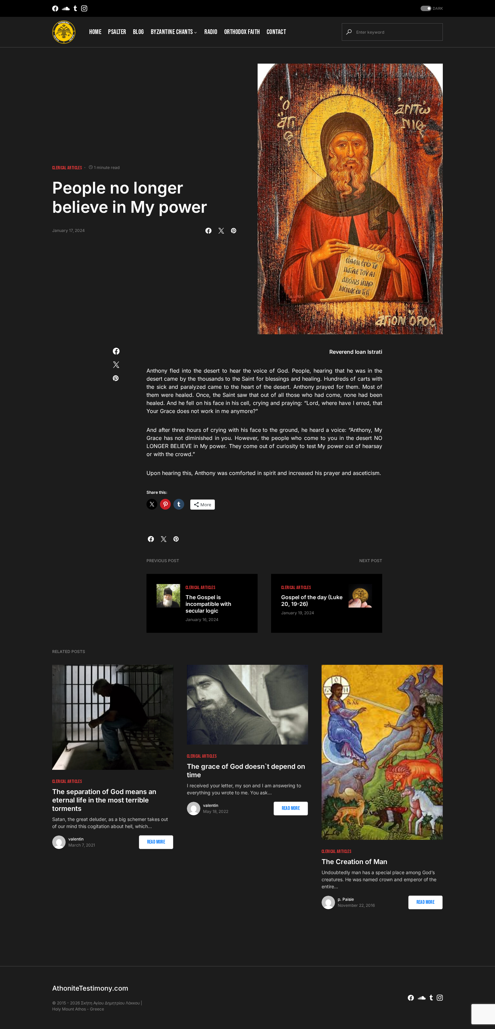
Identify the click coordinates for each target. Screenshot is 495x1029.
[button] (431, 8)
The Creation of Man (354, 862)
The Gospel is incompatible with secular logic (208, 604)
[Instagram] (84, 8)
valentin (76, 839)
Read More (156, 842)
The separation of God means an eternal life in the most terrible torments (104, 800)
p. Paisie (346, 899)
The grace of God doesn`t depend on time (246, 770)
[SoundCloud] (66, 8)
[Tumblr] (75, 8)
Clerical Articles (67, 168)
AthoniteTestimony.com (90, 988)
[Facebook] (55, 8)
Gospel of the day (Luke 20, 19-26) (311, 600)
